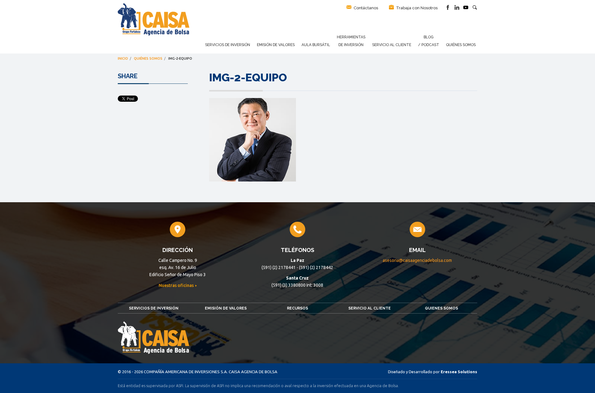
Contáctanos (365, 8)
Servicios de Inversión (227, 45)
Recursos (297, 308)
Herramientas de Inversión (351, 41)
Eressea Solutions (459, 372)
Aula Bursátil (316, 45)
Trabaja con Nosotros (416, 8)
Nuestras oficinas (177, 285)
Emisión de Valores (276, 45)
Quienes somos (441, 308)
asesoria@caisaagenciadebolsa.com (417, 260)
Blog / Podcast (428, 41)
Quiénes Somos (461, 45)
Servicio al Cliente (391, 45)
